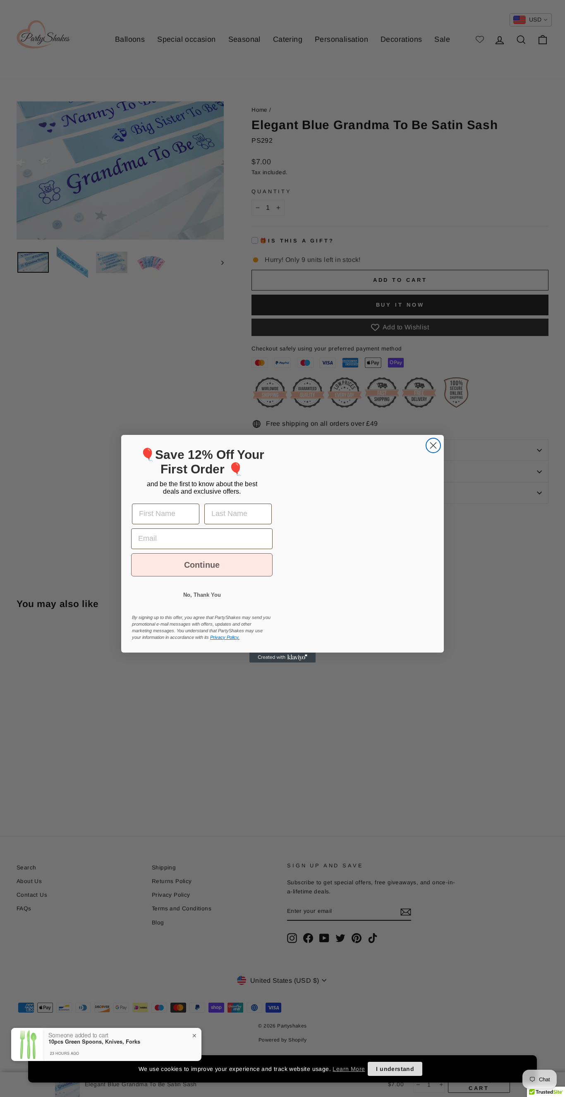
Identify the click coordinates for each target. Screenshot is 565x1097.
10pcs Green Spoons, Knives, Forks (94, 1081)
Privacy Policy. (224, 644)
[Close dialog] (433, 438)
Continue (202, 572)
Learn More (349, 1069)
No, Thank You (202, 602)
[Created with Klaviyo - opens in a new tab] (282, 665)
